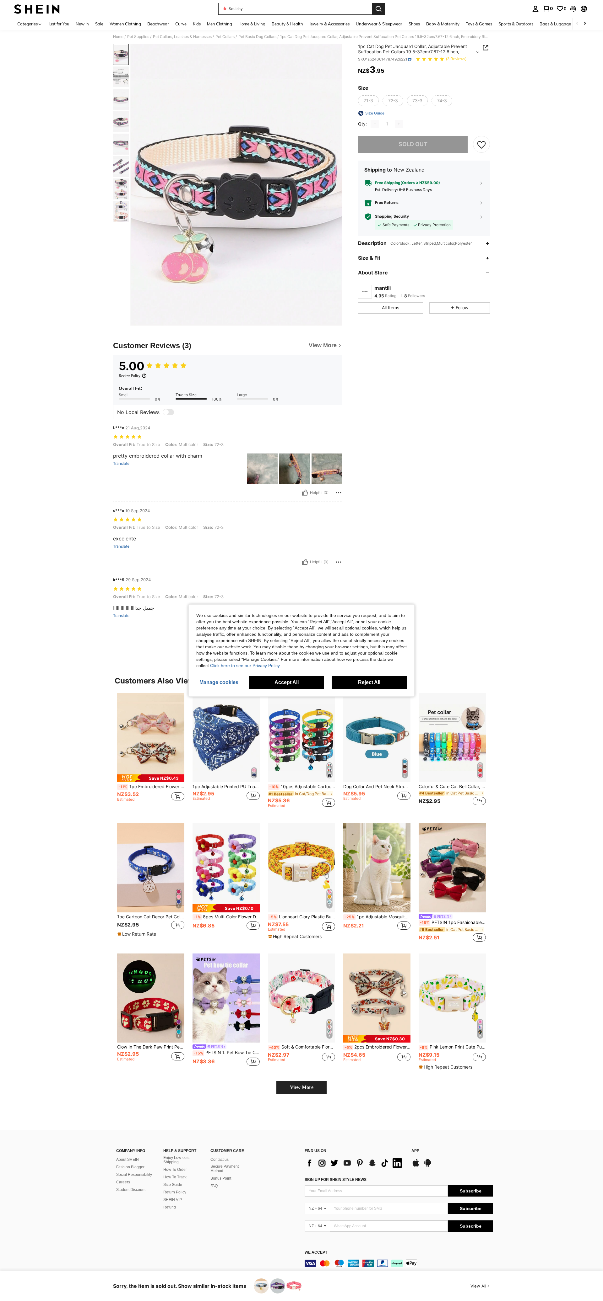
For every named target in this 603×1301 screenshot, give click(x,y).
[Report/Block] (338, 493)
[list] (355, 1163)
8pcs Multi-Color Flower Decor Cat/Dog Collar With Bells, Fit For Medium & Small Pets (227, 916)
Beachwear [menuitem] (158, 23)
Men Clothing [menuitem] (219, 23)
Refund (169, 1207)
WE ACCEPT (316, 1253)
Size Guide (172, 1184)
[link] (547, 8)
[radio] (368, 100)
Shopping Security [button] (392, 217)
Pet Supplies (138, 37)
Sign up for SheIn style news (336, 1179)
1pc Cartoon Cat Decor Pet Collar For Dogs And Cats (150, 916)
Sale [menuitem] (99, 23)
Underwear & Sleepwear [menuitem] (379, 23)
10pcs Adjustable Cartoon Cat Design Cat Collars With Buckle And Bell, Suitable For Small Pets (302, 786)
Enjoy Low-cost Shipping (176, 1159)
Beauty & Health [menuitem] (287, 23)
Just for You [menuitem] (58, 23)
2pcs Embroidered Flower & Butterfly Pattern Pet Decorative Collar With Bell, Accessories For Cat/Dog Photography (377, 1046)
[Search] (378, 9)
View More (301, 1087)
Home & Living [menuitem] (251, 23)
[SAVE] (481, 144)
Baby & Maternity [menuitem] (442, 23)
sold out (413, 144)
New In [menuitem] (82, 23)
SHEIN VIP (172, 1199)
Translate (121, 463)
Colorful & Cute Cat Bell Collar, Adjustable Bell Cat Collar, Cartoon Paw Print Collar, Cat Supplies (452, 786)
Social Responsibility (134, 1174)
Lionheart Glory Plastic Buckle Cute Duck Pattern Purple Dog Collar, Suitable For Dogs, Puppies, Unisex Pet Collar (302, 916)
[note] (150, 778)
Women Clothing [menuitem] (125, 23)
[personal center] (535, 9)
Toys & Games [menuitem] (479, 23)
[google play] (427, 1166)
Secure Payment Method (224, 1168)
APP (415, 1151)
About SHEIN (127, 1159)
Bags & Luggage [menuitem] (555, 23)
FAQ (214, 1186)
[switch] (168, 412)
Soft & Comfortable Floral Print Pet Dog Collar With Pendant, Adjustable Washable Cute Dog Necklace (302, 1046)
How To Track (175, 1177)
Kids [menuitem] (197, 23)
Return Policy (174, 1192)
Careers (123, 1182)
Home (118, 37)
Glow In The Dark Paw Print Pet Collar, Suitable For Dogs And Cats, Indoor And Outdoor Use (150, 1046)
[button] (573, 9)
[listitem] (151, 752)
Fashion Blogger (130, 1167)
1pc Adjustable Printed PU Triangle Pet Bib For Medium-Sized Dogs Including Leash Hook (226, 786)
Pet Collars (225, 37)
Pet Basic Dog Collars (257, 37)
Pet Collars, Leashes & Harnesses (182, 37)
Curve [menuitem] (181, 23)
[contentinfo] (399, 1263)
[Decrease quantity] (375, 124)
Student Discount (130, 1189)
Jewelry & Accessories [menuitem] (329, 23)
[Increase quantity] (399, 124)
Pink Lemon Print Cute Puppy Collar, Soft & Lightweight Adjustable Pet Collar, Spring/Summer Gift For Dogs (453, 1046)
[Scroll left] (577, 24)
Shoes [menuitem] (414, 23)
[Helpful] (305, 493)
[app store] (415, 1166)
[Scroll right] (585, 24)
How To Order (175, 1169)
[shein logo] (37, 9)
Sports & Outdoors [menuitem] (515, 23)
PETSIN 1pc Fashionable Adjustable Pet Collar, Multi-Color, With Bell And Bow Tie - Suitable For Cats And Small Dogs (453, 922)
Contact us (219, 1159)
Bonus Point (220, 1178)
